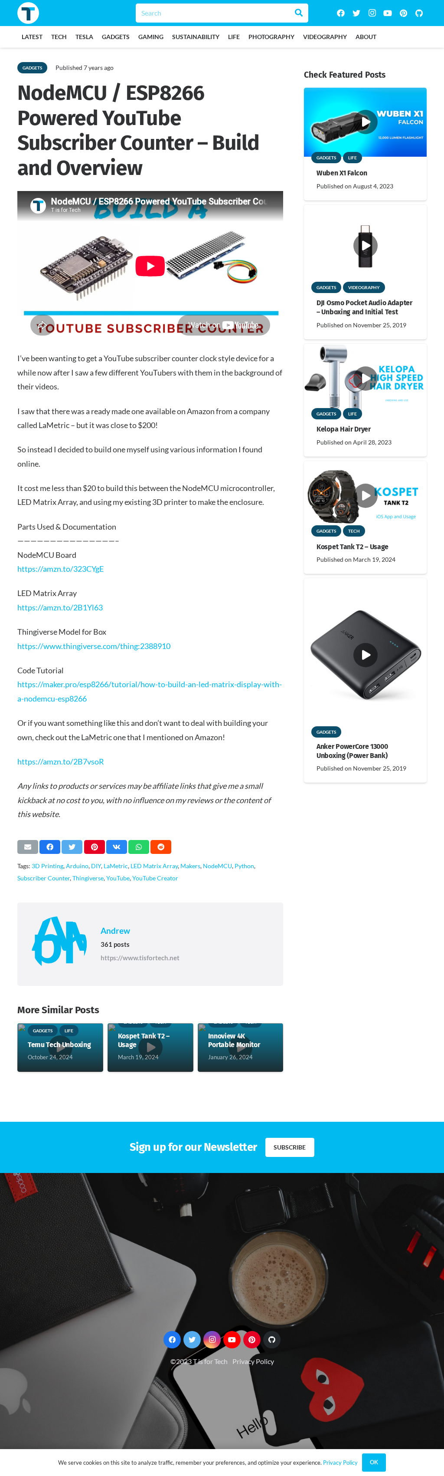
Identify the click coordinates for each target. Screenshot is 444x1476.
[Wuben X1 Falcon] (365, 93)
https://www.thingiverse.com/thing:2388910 (93, 646)
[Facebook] (341, 13)
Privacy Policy (253, 1361)
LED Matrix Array (154, 866)
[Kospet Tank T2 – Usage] (365, 467)
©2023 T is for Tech (199, 1361)
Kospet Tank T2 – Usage (352, 547)
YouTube (118, 878)
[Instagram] (372, 13)
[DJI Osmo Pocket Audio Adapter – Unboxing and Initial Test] (365, 211)
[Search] (299, 13)
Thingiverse (88, 878)
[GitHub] (419, 13)
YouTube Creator (155, 878)
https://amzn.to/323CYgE (60, 568)
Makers (190, 866)
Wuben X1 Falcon (342, 173)
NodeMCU (217, 866)
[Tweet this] (72, 847)
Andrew (115, 931)
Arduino (77, 866)
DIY (96, 866)
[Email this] (27, 847)
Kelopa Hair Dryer (344, 429)
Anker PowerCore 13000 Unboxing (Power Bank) (352, 751)
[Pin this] (94, 847)
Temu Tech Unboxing (59, 1045)
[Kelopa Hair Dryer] (365, 350)
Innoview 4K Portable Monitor (234, 1040)
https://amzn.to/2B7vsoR (60, 761)
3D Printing (47, 866)
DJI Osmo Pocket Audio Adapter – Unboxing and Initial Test (364, 307)
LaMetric (116, 866)
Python (244, 866)
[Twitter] (356, 13)
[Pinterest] (403, 13)
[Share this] (49, 847)
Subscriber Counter (43, 878)
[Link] (28, 13)
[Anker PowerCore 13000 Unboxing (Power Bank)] (365, 584)
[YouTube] (387, 13)
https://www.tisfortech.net (140, 958)
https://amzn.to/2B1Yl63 (60, 607)
